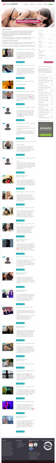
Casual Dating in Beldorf (45, 85)
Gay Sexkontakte (21, 446)
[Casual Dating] (9, 4)
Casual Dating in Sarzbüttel (45, 109)
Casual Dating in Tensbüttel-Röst (45, 87)
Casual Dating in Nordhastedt (45, 110)
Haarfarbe (40, 53)
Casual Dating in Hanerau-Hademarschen (45, 115)
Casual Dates (20, 34)
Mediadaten (39, 461)
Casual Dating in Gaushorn (45, 104)
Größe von (40, 41)
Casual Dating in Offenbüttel (45, 92)
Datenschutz (47, 461)
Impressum (51, 461)
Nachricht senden (20, 62)
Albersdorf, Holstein (30, 49)
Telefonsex (48, 0)
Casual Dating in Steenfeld (45, 97)
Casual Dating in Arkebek (45, 78)
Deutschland (10, 436)
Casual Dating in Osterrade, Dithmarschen (45, 101)
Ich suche (40, 32)
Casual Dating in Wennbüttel (45, 77)
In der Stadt (40, 57)
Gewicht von (40, 45)
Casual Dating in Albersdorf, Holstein (25, 436)
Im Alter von (40, 37)
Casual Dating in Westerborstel (45, 117)
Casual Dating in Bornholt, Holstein (45, 94)
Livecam (44, 0)
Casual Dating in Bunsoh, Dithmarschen (45, 80)
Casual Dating (25, 4)
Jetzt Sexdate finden (48, 62)
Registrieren (48, 4)
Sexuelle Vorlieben (21, 445)
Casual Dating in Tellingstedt (45, 112)
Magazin (52, 0)
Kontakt (43, 461)
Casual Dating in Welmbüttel (45, 99)
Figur (39, 49)
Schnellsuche (39, 4)
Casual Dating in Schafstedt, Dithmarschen (45, 106)
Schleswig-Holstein (15, 436)
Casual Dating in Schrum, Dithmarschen (45, 89)
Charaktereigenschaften (22, 444)
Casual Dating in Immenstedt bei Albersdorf (45, 83)
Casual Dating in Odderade (45, 96)
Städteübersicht (33, 4)
